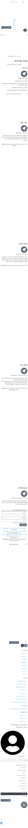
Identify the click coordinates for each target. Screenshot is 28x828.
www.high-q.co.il (14, 537)
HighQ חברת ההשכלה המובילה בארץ (17, 708)
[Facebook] (25, 645)
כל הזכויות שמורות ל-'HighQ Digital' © (19, 724)
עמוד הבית (23, 653)
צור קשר (24, 674)
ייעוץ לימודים (23, 656)
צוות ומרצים (23, 662)
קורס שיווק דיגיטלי (22, 681)
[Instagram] (22, 645)
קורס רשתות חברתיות (21, 696)
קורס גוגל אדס (23, 693)
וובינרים (24, 665)
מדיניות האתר (23, 718)
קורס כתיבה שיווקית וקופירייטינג (19, 702)
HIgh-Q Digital (17, 56)
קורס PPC (23, 690)
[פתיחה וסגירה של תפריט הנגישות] (1, 823)
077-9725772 (14, 529)
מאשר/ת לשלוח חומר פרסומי (19, 522)
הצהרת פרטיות (22, 715)
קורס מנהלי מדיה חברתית (21, 775)
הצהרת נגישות (23, 721)
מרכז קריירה (23, 668)
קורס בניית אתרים (22, 684)
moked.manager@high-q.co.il (14, 532)
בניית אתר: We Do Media (21, 727)
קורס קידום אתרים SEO (21, 687)
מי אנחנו (24, 659)
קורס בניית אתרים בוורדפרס (21, 765)
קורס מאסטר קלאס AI (21, 699)
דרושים (24, 671)
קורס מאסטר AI (23, 778)
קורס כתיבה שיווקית (22, 785)
